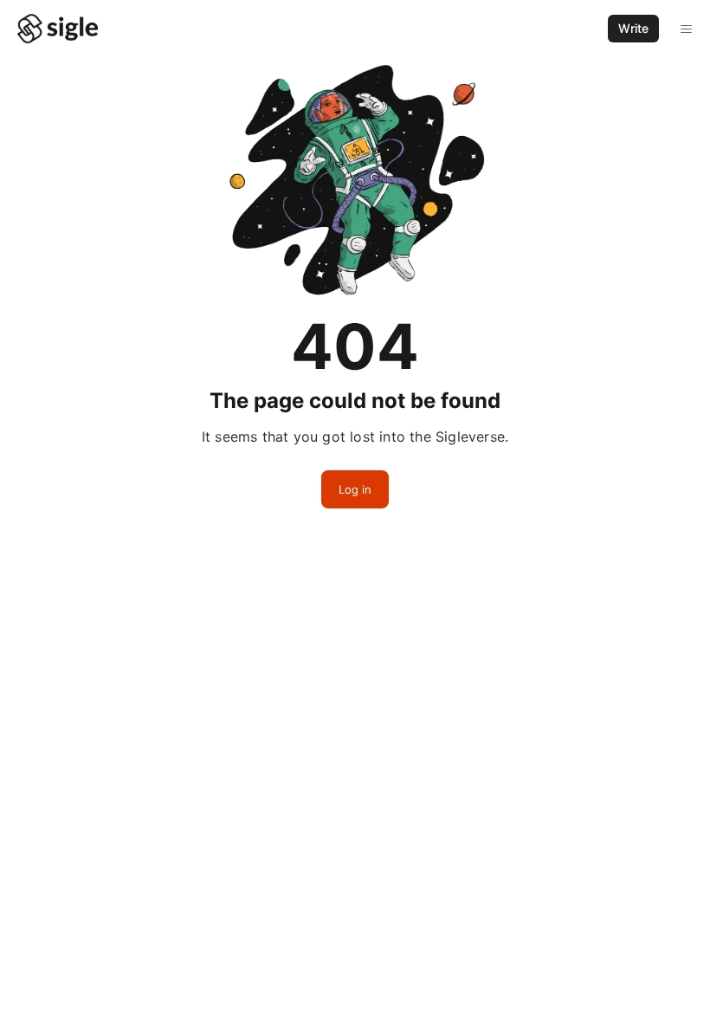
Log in (355, 489)
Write (633, 28)
